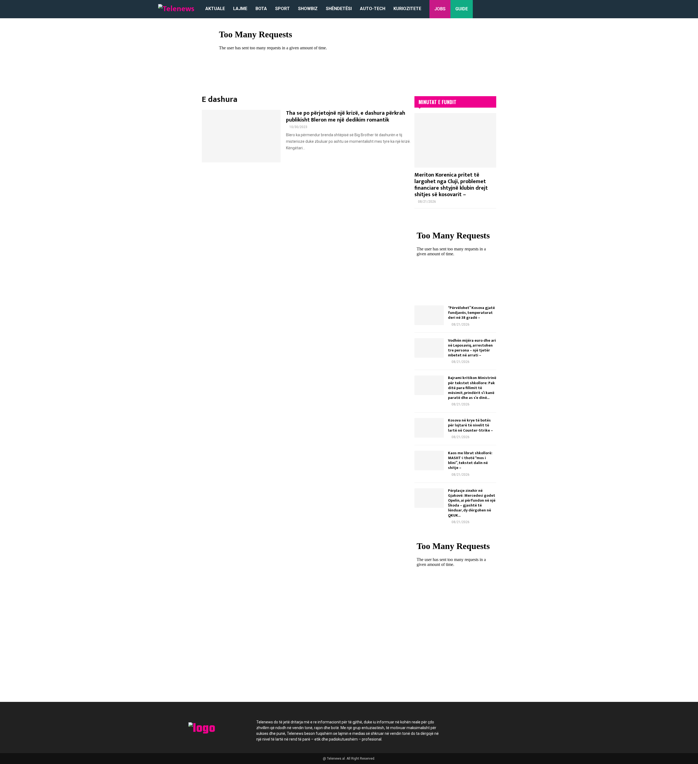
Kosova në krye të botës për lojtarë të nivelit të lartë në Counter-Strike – (470, 425)
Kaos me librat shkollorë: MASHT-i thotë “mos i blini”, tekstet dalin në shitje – (470, 460)
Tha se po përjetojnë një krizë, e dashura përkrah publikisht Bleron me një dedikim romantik (345, 116)
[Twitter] (473, 725)
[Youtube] (503, 725)
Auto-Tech (372, 8)
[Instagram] (488, 725)
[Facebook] (459, 725)
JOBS (440, 8)
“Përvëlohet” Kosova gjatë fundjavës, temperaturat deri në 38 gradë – (471, 313)
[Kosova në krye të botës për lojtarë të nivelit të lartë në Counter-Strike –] (429, 428)
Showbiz (308, 8)
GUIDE (461, 8)
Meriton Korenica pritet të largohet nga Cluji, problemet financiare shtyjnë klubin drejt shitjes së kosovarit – (451, 184)
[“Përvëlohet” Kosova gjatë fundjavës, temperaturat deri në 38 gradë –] (429, 315)
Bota (261, 8)
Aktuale (215, 8)
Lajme (240, 8)
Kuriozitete (407, 8)
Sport (282, 8)
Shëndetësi (339, 8)
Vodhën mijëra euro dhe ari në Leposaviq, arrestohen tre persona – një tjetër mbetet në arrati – (472, 348)
